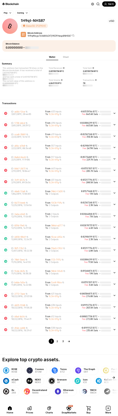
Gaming (20, 13)
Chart (66, 57)
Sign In (111, 4)
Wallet (52, 57)
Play (6, 13)
